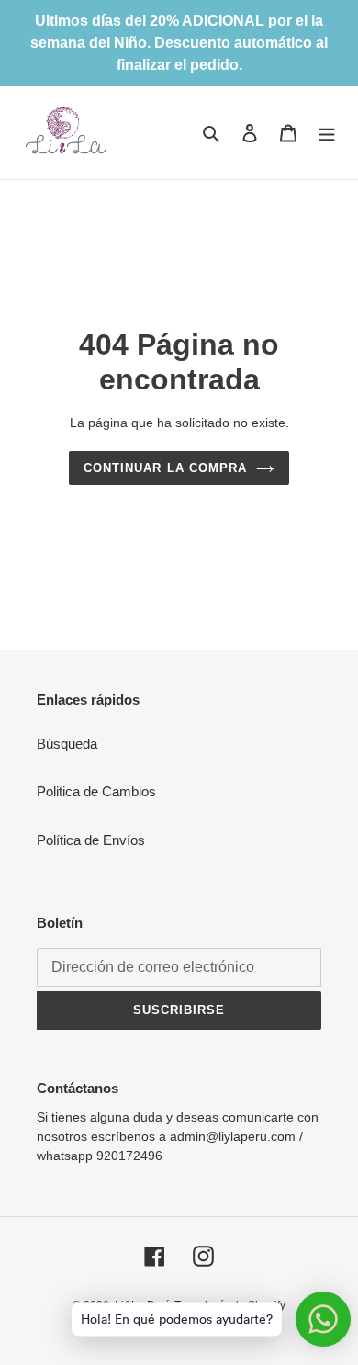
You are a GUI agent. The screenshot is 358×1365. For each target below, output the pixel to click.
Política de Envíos (91, 840)
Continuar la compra (165, 468)
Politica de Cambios (96, 791)
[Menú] (327, 132)
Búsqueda (67, 743)
